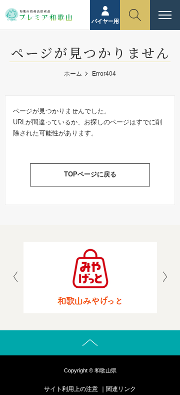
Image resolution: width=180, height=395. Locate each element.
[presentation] (16, 277)
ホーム (73, 73)
